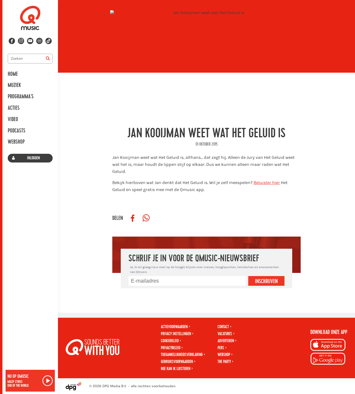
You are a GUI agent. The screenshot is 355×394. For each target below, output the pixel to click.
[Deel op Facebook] (132, 218)
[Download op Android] (328, 359)
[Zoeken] (48, 58)
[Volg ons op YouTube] (30, 41)
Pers (221, 348)
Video (13, 119)
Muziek (14, 85)
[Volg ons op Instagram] (21, 41)
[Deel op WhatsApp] (146, 218)
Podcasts (16, 130)
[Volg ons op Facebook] (12, 41)
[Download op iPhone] (328, 346)
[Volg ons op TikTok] (48, 41)
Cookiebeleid (170, 341)
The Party (224, 361)
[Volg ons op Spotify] (39, 41)
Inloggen (33, 158)
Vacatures (225, 334)
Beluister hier (267, 182)
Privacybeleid (170, 348)
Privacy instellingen (176, 334)
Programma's (21, 96)
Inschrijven (266, 281)
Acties (14, 108)
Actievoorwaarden (174, 327)
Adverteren (226, 341)
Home (13, 74)
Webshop (16, 142)
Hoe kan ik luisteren (175, 368)
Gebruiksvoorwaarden (177, 361)
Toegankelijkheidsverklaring (182, 354)
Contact (223, 327)
